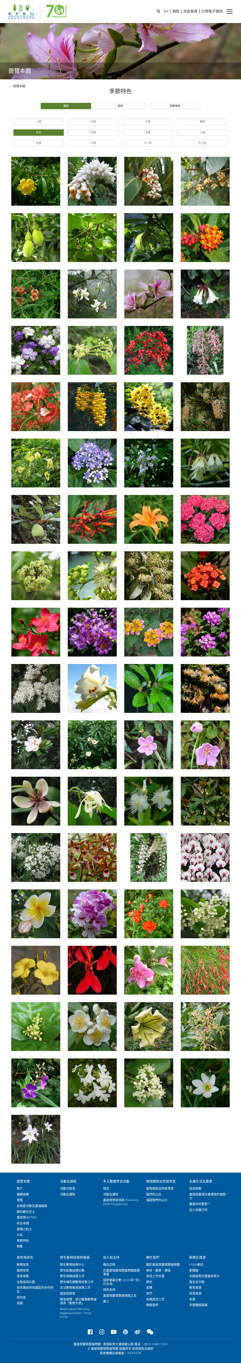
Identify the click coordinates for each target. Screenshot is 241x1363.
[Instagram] (101, 1332)
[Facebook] (90, 1332)
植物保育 (23, 1270)
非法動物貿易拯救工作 (75, 1288)
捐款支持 (109, 1290)
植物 (65, 106)
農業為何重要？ (200, 1204)
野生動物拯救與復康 (75, 1257)
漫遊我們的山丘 (157, 1200)
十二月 (202, 143)
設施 (20, 1303)
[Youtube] (113, 1332)
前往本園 (23, 1223)
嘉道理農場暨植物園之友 (120, 1295)
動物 (120, 106)
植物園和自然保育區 (161, 1181)
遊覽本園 (18, 86)
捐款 (175, 11)
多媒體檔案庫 (198, 1305)
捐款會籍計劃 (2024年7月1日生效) (122, 1282)
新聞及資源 (197, 1257)
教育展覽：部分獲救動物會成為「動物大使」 (78, 1301)
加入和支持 (111, 1257)
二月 (93, 122)
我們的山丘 (153, 1194)
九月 (38, 143)
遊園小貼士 (24, 1229)
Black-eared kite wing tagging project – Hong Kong (75, 1313)
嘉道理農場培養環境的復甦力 (207, 1196)
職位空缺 (109, 1265)
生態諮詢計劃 (26, 1282)
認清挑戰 (195, 1188)
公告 (20, 1235)
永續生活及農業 (200, 1181)
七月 (147, 132)
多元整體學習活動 (116, 1181)
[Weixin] (150, 1332)
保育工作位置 (155, 1276)
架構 (149, 1288)
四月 (202, 122)
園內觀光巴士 (26, 1212)
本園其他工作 (155, 1299)
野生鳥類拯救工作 (72, 1276)
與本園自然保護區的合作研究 (35, 1290)
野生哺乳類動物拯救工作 (77, 1282)
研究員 (21, 1297)
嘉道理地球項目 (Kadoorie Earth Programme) (121, 1202)
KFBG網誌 (196, 1265)
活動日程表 (67, 1188)
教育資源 (195, 1288)
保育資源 (195, 1293)
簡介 (20, 1188)
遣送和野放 (67, 1293)
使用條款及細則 (142, 1349)
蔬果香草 (175, 106)
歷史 (149, 1282)
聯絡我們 (152, 1305)
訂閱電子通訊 (212, 11)
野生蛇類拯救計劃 (72, 1270)
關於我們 (152, 1257)
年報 (192, 1299)
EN (166, 11)
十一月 (148, 143)
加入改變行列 (198, 1210)
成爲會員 (190, 11)
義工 (106, 1301)
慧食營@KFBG (27, 1217)
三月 (147, 122)
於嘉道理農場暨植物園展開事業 (121, 1272)
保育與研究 (25, 1257)
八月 (202, 132)
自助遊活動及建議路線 (32, 1206)
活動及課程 (68, 1181)
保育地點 (23, 1276)
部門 (149, 1293)
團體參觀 (23, 1194)
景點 (20, 1200)
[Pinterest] (125, 1332)
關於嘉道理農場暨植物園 (163, 1265)
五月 (38, 132)
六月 (93, 132)
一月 (38, 122)
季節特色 (23, 1241)
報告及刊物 (197, 1282)
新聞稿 (193, 1270)
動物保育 (23, 1265)
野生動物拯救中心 (72, 1265)
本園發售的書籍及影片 (204, 1276)
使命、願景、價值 (158, 1270)
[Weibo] (137, 1332)
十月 (93, 143)
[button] (230, 11)
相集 (20, 1246)
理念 (106, 1188)
